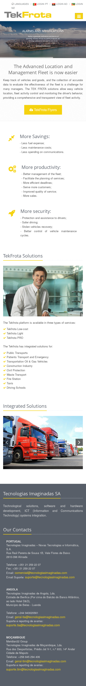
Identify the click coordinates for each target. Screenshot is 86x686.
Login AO (61, 3)
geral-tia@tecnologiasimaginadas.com (40, 617)
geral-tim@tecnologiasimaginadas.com (40, 661)
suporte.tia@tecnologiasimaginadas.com (33, 625)
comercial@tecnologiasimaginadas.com (41, 573)
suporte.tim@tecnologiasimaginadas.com (33, 669)
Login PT (42, 3)
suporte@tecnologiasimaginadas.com (50, 577)
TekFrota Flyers (45, 109)
